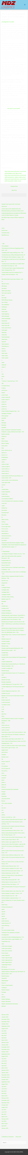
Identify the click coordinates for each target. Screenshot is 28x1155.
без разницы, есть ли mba (8, 969)
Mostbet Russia (5, 670)
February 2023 (5, 1070)
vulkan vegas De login (7, 957)
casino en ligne (5, 464)
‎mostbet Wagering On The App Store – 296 (12, 684)
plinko (3, 780)
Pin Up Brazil (5, 766)
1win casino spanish (6, 293)
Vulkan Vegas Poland (7, 962)
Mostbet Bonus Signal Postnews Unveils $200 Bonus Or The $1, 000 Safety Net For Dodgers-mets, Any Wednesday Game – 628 (13, 630)
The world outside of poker (8, 930)
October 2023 (5, 1051)
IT (2, 549)
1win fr (3, 295)
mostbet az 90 (5, 608)
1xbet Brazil (4, 320)
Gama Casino (5, 531)
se (2, 805)
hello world (4, 206)
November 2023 (5, 1049)
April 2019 (4, 1125)
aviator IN (4, 402)
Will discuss (4, 967)
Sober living (4, 904)
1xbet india (4, 334)
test (2, 927)
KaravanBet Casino (6, 562)
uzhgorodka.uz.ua (6, 941)
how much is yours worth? (13, 108)
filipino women (5, 519)
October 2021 (5, 1105)
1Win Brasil (4, 286)
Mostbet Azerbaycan (7, 613)
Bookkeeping (5, 457)
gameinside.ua (5, 533)
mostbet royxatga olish (7, 668)
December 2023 (5, 1047)
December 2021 (5, 1100)
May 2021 (4, 1114)
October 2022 (5, 1079)
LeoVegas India (5, 589)
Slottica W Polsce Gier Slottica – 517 (10, 884)
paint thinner (5, 752)
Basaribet (4, 427)
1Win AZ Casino (5, 283)
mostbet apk (5, 606)
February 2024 (5, 1042)
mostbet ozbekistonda (7, 661)
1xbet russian (5, 355)
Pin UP (3, 763)
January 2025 (5, 1017)
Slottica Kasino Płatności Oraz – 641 (10, 866)
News (3, 716)
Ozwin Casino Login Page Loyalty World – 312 (12, 738)
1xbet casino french (6, 327)
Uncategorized (5, 21)
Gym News (4, 540)
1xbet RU (4, 351)
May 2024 (4, 1035)
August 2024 (5, 1028)
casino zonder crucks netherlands (10, 480)
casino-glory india (6, 482)
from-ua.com (5, 528)
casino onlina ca (5, 468)
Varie (3, 943)
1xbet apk (4, 309)
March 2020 (4, 1123)
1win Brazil (4, 288)
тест (3, 994)
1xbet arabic (4, 311)
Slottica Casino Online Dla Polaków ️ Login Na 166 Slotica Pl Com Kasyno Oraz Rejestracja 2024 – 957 (13, 846)
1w (2, 281)
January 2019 (5, 1128)
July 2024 (4, 1030)
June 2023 (4, 1061)
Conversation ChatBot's (7, 498)
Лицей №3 (4, 978)
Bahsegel (4, 422)
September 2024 (6, 1026)
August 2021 (5, 1107)
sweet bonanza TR (6, 923)
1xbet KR (4, 341)
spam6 (3, 916)
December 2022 (5, 1075)
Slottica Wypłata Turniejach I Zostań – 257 (12, 893)
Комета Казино (5, 976)
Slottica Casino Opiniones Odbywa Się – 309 (12, 855)
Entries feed (4, 230)
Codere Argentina (6, 491)
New (3, 711)
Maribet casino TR (6, 599)
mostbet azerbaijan (6, 610)
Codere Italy (4, 494)
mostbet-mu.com (6, 693)
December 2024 (5, 1019)
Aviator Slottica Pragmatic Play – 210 (10, 411)
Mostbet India (5, 646)
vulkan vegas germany (7, 960)
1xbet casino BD (5, 325)
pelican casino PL (6, 761)
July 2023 (4, 1058)
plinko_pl (4, 787)
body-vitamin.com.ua (7, 450)
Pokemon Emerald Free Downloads (10, 789)
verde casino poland (6, 948)
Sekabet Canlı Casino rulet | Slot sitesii (11, 204)
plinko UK (4, 784)
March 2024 (4, 1040)
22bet (3, 362)
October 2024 (5, 1023)
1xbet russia (4, 353)
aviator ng (4, 409)
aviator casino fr (5, 399)
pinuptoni (4, 777)
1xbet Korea (4, 339)
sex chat (4, 807)
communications (5, 496)
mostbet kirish (5, 655)
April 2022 (4, 1093)
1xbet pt (3, 348)
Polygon (3, 791)
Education (4, 515)
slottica (3, 814)
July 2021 (4, 1109)
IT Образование (5, 551)
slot (2, 810)
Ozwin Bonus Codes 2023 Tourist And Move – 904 (14, 732)
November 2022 (5, 1077)
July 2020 (4, 1121)
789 (2, 383)
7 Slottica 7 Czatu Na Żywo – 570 (10, 381)
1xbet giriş (4, 332)
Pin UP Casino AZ (6, 768)
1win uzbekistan (5, 304)
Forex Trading (5, 524)
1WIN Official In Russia (7, 300)
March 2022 (4, 1095)
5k (2, 378)
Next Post (14, 190)
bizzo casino (4, 445)
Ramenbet (4, 796)
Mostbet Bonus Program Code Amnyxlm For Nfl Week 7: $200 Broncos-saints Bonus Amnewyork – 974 (14, 623)
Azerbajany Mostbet (6, 413)
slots (3, 812)
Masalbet (4, 601)
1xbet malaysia (5, 344)
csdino (3, 505)
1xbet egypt (4, 330)
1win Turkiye (4, 302)
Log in (3, 228)
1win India (4, 297)
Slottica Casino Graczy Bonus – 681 (10, 839)
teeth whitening (5, 925)
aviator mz (4, 406)
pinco (3, 773)
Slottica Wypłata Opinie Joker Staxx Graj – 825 (13, 891)
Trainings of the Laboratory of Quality (11, 932)
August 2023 (5, 1056)
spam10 (3, 911)
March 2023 (4, 1068)
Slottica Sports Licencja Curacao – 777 (11, 882)
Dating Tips (4, 508)
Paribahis (4, 754)
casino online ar (5, 471)
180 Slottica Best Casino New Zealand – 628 (12, 279)
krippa (3, 585)
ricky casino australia (7, 803)
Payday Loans (5, 757)
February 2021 (5, 1119)
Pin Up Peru (4, 770)
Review (3, 801)
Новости (4, 983)
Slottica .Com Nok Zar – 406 (8, 817)
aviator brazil (5, 395)
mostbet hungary (6, 641)
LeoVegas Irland (5, 592)
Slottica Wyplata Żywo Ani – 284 (9, 895)
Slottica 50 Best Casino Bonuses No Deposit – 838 (14, 819)
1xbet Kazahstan (5, 337)
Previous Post (14, 186)
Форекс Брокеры (6, 999)
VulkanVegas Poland (6, 964)
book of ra (4, 452)
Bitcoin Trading (5, 443)
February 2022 (5, 1098)
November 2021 (5, 1102)
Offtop (3, 723)
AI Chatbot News (6, 385)
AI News (4, 388)
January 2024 (5, 1044)
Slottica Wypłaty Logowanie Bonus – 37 (11, 898)
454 (3, 374)
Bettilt (3, 438)
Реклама (4, 992)
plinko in (3, 782)
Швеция (4, 1006)
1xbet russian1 (5, 357)
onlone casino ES (6, 727)
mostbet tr (4, 677)
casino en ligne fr (6, 466)
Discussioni (4, 510)
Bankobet (4, 425)
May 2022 (4, 1091)
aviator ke (4, 404)
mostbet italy (5, 652)
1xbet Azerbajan (5, 316)
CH (2, 487)
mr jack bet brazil (6, 702)
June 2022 (4, 1088)
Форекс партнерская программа (10, 1003)
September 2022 (6, 1081)
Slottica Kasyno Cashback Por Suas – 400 (12, 868)
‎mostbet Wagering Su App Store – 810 (11, 691)
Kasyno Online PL (6, 565)
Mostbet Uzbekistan (6, 682)
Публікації (4, 987)
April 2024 (4, 1037)
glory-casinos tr (5, 538)
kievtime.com (5, 580)
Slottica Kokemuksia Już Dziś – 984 (10, 873)
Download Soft (5, 512)
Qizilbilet (4, 794)
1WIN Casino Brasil (6, 290)
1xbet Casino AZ (5, 323)
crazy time (4, 503)
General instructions (6, 535)
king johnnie (4, 583)
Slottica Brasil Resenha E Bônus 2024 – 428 (12, 830)
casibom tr (4, 459)
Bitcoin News (5, 441)
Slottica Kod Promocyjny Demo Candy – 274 (12, 870)
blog (3, 448)
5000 (3, 376)
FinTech (3, 521)
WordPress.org (5, 235)
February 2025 (5, 1014)
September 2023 (6, 1054)
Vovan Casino (5, 953)
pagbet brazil (5, 750)
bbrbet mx (4, 436)
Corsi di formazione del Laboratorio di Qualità (12, 501)
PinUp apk (4, 775)
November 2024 (5, 1021)
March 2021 (4, 1116)
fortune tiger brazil (6, 526)
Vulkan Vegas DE (6, 955)
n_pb (3, 709)
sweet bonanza (5, 921)
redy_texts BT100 (6, 798)
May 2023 (4, 1063)
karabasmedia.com (6, 560)
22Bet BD (4, 364)
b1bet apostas (5, 415)
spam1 (3, 909)
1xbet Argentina (5, 314)
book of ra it (4, 455)
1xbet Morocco (5, 346)
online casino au (5, 725)
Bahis (3, 420)
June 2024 (4, 1033)
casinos (3, 484)
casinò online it (5, 473)
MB (2, 603)
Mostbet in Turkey (6, 643)
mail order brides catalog (7, 596)
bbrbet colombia (5, 434)
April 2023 (4, 1065)
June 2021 (4, 1112)
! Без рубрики (5, 246)
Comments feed (5, 232)
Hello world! (18, 1136)
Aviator (3, 392)
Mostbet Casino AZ (6, 639)
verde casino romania (7, 950)
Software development (7, 907)
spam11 (3, 914)
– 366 (3, 243)
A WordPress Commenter (8, 1136)
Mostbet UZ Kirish (6, 679)
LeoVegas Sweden (6, 594)
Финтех (3, 996)
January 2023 (5, 1072)
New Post (4, 714)
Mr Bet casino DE (6, 700)
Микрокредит (5, 980)
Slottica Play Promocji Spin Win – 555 (10, 879)
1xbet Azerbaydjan (6, 318)
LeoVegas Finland (6, 587)
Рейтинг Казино (5, 989)
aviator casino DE (6, 397)
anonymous (4, 390)
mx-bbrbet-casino (6, 704)
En (2, 517)
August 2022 (5, 1084)
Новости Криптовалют (7, 985)
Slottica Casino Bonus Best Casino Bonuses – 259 (14, 837)
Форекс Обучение (6, 1001)
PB (2, 759)
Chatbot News (5, 489)
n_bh (3, 707)
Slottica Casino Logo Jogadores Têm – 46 (12, 842)
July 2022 (4, 1086)
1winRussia (4, 307)
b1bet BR (4, 418)
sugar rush (4, 918)
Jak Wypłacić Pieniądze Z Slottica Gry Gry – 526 (13, 553)
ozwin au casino (5, 730)
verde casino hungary (7, 946)
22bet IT (4, 367)
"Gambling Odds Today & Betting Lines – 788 (12, 252)
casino (3, 461)
